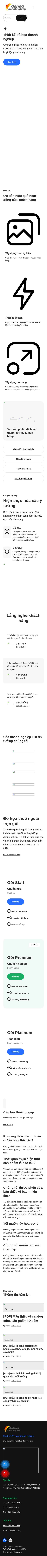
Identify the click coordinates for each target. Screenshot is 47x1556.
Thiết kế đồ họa (23, 469)
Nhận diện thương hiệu (23, 449)
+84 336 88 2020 (11, 1525)
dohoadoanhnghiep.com (12, 1552)
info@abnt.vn (14, 1530)
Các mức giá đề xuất (11, 855)
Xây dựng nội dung (23, 479)
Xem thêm (12, 62)
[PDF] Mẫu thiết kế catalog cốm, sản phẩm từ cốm (23, 1318)
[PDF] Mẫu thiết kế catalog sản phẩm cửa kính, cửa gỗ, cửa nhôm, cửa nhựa (23, 1348)
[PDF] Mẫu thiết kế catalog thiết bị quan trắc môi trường (22, 1375)
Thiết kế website (23, 459)
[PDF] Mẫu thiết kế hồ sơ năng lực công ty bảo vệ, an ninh (22, 1399)
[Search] (21, 18)
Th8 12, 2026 (16, 1326)
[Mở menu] (32, 7)
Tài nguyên (9, 1309)
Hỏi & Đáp (8, 1125)
